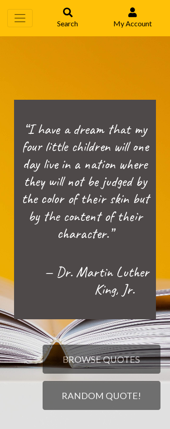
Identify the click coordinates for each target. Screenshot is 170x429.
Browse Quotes (101, 359)
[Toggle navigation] (20, 18)
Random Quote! (101, 395)
